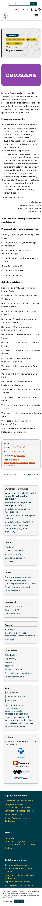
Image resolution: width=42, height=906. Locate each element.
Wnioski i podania (13, 669)
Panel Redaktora (13, 613)
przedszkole (31, 39)
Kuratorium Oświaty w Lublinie (19, 800)
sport (7, 724)
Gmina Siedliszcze (13, 814)
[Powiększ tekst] (23, 10)
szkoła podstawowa (14, 43)
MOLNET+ (9, 561)
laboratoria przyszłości (13, 711)
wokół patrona (11, 726)
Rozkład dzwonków (14, 550)
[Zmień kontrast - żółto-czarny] (31, 9)
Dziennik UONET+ (13, 610)
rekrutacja (8, 720)
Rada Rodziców (12, 590)
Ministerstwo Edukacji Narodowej (20, 810)
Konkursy (9, 666)
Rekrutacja (10, 655)
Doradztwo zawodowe (15, 558)
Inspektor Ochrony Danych (17, 881)
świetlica (22, 726)
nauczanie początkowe (15, 39)
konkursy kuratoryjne (12, 708)
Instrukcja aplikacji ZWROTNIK (19, 522)
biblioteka (10, 705)
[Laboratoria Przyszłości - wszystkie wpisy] (21, 753)
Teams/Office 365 (14, 606)
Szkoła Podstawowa (14, 676)
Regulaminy (10, 658)
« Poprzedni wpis (11, 474)
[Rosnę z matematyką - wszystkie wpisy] (21, 764)
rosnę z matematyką (23, 720)
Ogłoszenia (12, 35)
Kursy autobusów (13, 554)
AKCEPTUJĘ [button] (19, 901)
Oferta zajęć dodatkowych (17, 587)
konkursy (20, 705)
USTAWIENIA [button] (7, 901)
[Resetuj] (39, 9)
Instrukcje (9, 629)
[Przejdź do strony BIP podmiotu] (18, 9)
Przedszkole (12, 692)
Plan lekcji (9, 547)
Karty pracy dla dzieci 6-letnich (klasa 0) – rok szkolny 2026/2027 (20, 496)
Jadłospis (9, 639)
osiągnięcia (10, 717)
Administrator (17, 451)
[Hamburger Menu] (36, 16)
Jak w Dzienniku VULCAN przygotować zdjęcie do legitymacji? (16, 528)
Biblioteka (11, 700)
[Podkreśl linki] (35, 9)
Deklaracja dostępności (16, 865)
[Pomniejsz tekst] (28, 10)
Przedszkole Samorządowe (18, 673)
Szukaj (33, 4)
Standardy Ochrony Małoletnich (20, 885)
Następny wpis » (31, 474)
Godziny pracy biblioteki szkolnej (20, 583)
